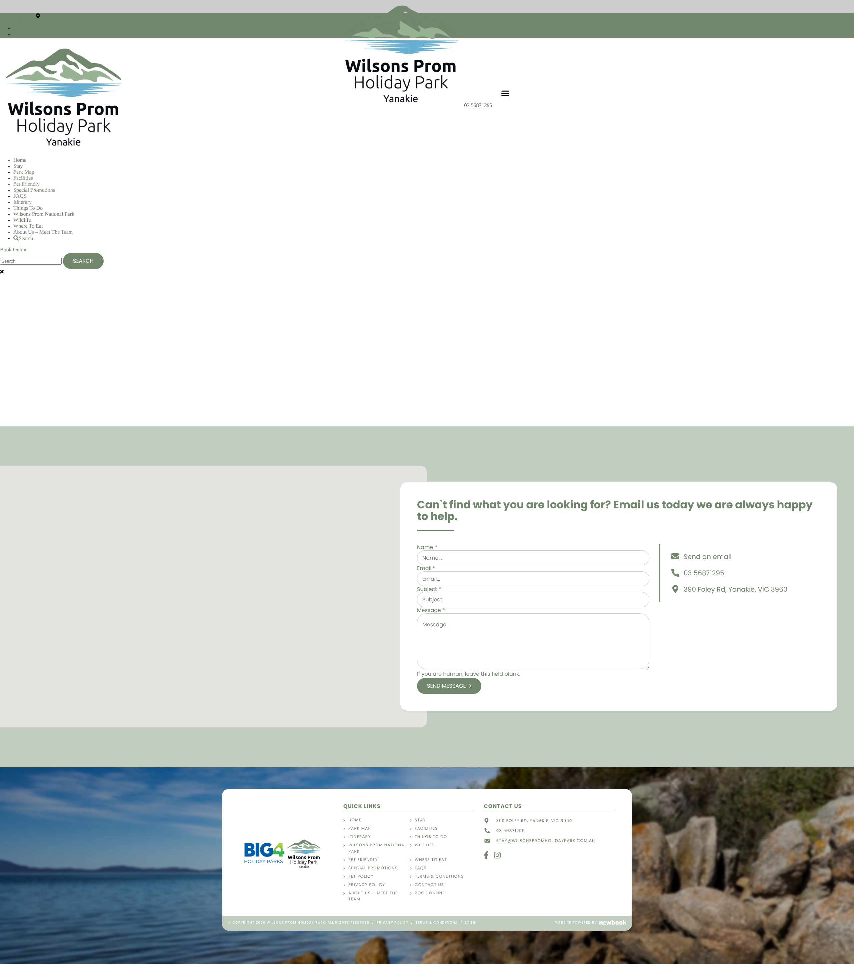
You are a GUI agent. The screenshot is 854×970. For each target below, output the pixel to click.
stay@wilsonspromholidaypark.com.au (545, 841)
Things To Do (28, 208)
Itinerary (22, 202)
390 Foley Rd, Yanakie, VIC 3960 (77, 16)
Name (427, 547)
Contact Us (429, 885)
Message (431, 610)
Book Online (13, 250)
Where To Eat (28, 226)
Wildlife (22, 220)
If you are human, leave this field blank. (468, 674)
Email (426, 568)
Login (471, 922)
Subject (429, 589)
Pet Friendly (26, 184)
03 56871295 (479, 105)
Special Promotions (34, 190)
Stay (18, 166)
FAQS (20, 196)
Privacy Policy (366, 885)
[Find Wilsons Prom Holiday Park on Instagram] (15, 34)
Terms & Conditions (439, 876)
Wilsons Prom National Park (43, 214)
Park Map (23, 172)
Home (19, 160)
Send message (446, 686)
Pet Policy (361, 876)
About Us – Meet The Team (43, 232)
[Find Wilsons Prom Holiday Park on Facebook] (15, 28)
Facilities (23, 178)
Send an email (708, 557)
